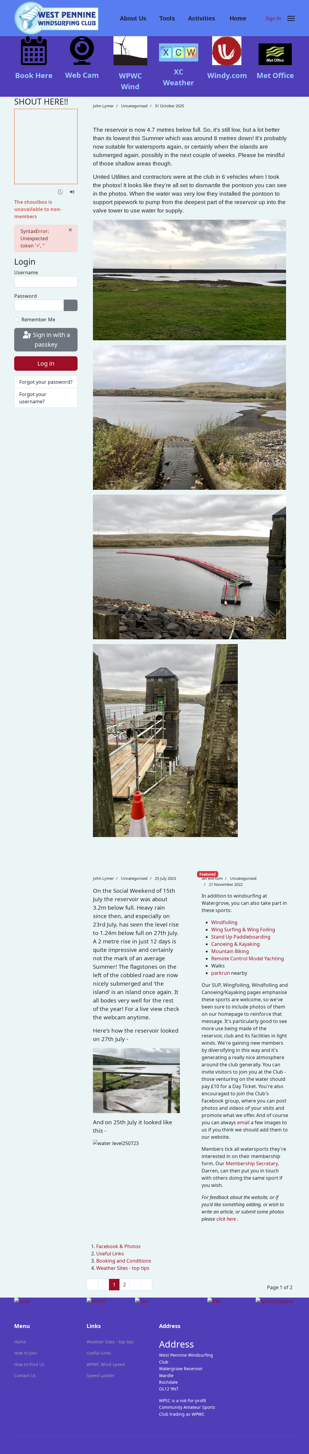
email (244, 1122)
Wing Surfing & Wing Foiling (243, 929)
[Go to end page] (146, 1284)
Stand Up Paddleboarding (240, 936)
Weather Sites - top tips (122, 1268)
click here (226, 1219)
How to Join (25, 1353)
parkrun (220, 973)
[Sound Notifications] (72, 191)
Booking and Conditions (123, 1260)
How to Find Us (29, 1364)
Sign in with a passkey (50, 340)
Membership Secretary (252, 1163)
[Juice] (46, 1301)
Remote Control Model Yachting (247, 958)
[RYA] (227, 1301)
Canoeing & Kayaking (235, 944)
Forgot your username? (32, 398)
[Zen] (166, 1301)
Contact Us (25, 1375)
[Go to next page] (135, 1284)
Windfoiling (224, 922)
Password (25, 296)
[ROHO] (106, 1301)
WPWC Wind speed (106, 1364)
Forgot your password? (45, 382)
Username (26, 272)
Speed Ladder (101, 1375)
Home (238, 18)
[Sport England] (275, 1301)
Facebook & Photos (118, 1246)
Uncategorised (134, 106)
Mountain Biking (230, 951)
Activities (201, 18)
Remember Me (38, 319)
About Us (133, 18)
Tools (167, 18)
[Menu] (291, 18)
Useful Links (110, 1253)
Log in (45, 363)
